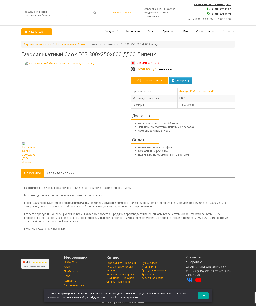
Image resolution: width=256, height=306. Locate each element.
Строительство (205, 31)
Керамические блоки (119, 266)
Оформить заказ (149, 80)
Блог (186, 31)
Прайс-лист (169, 31)
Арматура (147, 274)
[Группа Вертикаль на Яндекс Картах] (35, 264)
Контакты (228, 31)
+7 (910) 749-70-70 (220, 14)
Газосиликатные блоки (121, 263)
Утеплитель (149, 266)
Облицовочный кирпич (120, 278)
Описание (32, 173)
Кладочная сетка (152, 278)
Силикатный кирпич (118, 281)
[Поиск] (94, 12)
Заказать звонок (121, 12)
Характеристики (61, 173)
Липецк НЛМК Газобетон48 (196, 91)
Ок (203, 295)
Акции (151, 31)
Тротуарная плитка (153, 270)
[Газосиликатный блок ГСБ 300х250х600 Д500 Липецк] (71, 99)
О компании (133, 31)
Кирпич (111, 270)
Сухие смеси (149, 263)
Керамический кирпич (120, 274)
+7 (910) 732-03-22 (220, 9)
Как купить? (111, 31)
